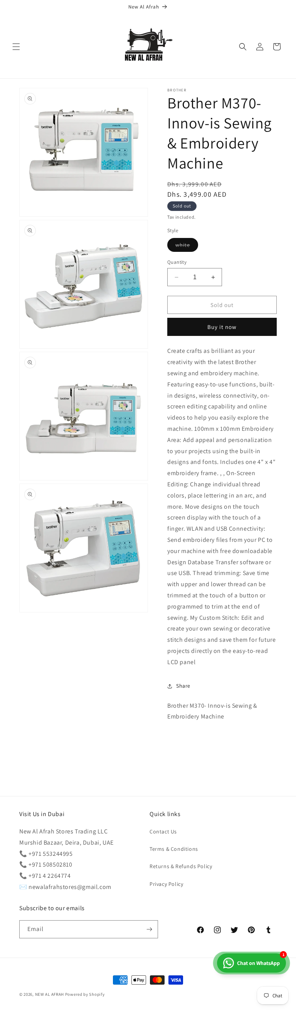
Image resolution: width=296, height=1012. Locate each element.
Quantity (177, 262)
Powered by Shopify (85, 994)
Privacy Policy (166, 883)
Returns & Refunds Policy (181, 866)
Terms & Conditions (174, 848)
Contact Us (163, 831)
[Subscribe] (149, 929)
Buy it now (222, 327)
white (186, 246)
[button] (16, 46)
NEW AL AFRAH (49, 994)
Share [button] (183, 685)
